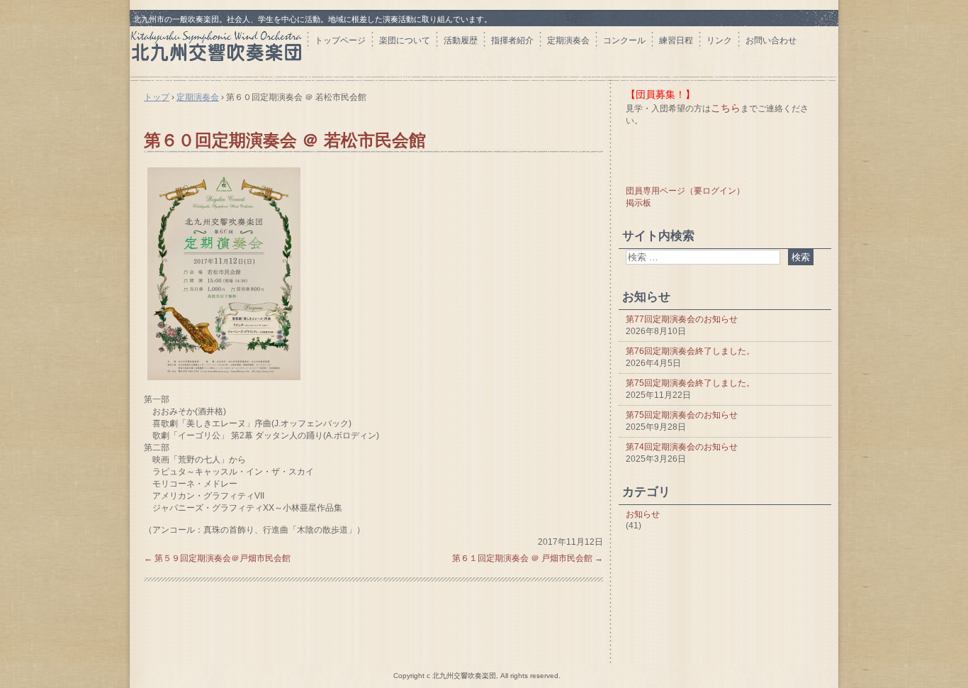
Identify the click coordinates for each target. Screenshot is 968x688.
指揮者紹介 (512, 40)
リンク (719, 40)
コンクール (624, 40)
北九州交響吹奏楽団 (218, 51)
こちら (726, 107)
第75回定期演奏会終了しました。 (690, 383)
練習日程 (676, 40)
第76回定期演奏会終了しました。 (690, 351)
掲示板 (638, 203)
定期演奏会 (568, 40)
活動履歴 (461, 40)
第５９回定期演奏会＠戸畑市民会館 (217, 558)
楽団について (404, 40)
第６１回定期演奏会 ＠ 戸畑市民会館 (527, 558)
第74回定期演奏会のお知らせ (682, 447)
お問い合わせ (771, 40)
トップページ (340, 40)
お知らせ (643, 514)
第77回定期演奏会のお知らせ (682, 319)
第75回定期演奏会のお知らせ (682, 415)
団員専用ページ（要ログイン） (685, 191)
